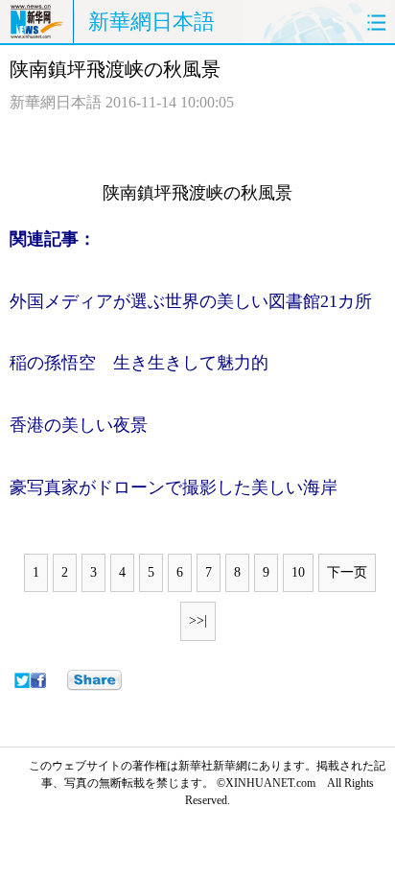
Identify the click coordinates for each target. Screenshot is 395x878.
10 (298, 572)
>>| (198, 620)
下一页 (347, 572)
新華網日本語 (151, 22)
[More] (94, 680)
